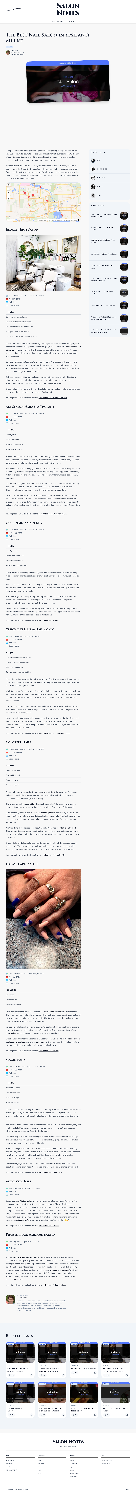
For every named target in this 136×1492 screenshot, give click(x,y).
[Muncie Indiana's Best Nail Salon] (124, 241)
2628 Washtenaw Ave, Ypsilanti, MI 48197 (26, 296)
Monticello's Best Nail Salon (104, 254)
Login (71, 1467)
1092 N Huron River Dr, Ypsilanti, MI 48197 (27, 1066)
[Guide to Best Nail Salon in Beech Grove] (84, 1392)
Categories (61, 21)
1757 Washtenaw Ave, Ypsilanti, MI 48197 (26, 413)
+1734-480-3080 (15, 1070)
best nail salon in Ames (48, 620)
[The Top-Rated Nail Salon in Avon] (115, 1392)
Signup (72, 1470)
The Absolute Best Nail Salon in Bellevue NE (104, 215)
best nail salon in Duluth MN (50, 1172)
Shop (53, 21)
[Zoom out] (8, 195)
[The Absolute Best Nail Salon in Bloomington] (115, 1352)
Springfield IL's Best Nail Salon (102, 228)
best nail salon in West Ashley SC (52, 514)
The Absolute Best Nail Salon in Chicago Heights (104, 318)
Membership (10, 1460)
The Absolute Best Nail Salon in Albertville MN (104, 331)
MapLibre (41, 220)
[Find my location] (8, 185)
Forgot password (75, 1473)
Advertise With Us (11, 1470)
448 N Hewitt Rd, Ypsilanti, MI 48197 (24, 636)
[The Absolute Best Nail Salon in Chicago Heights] (124, 318)
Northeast (41, 1463)
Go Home (8, 10)
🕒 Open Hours (12, 305)
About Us (72, 21)
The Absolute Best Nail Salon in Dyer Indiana (104, 279)
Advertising (73, 1463)
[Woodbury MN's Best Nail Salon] (124, 293)
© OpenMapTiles (57, 220)
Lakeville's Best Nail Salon (103, 305)
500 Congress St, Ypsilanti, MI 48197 (24, 1241)
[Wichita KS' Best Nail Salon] (84, 1352)
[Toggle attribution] (78, 220)
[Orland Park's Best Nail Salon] (20, 1392)
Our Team (9, 1467)
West (39, 1460)
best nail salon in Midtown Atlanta (53, 397)
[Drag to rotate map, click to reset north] (8, 198)
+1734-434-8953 (15, 752)
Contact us (73, 1460)
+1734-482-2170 (15, 1244)
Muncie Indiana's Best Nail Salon (102, 241)
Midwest (9, 47)
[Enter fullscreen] (8, 188)
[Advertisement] (68, 125)
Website (12, 302)
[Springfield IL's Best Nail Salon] (124, 228)
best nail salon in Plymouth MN (52, 855)
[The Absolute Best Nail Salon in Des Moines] (52, 1352)
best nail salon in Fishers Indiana (52, 1285)
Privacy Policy (105, 1463)
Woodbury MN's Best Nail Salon (102, 292)
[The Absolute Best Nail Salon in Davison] (20, 1352)
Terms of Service (106, 1460)
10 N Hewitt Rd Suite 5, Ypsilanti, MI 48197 (27, 973)
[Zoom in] (8, 192)
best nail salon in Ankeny (49, 1051)
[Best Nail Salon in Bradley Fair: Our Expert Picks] (52, 1392)
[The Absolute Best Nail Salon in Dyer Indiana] (124, 280)
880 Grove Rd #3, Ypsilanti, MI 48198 (24, 1188)
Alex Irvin (14, 50)
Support (80, 21)
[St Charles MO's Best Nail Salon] (124, 267)
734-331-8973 (14, 299)
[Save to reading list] (31, 1375)
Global (40, 1473)
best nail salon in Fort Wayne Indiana (54, 733)
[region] (43, 202)
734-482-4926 (14, 977)
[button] (25, 193)
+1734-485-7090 (15, 533)
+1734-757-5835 (15, 639)
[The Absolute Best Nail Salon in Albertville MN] (124, 331)
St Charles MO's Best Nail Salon (102, 267)
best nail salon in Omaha (49, 1225)
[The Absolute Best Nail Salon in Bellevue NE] (124, 216)
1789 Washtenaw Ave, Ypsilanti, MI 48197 (26, 529)
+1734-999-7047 (15, 417)
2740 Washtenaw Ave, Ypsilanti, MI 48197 (26, 749)
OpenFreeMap (49, 220)
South (39, 1470)
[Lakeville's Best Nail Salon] (124, 305)
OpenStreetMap (72, 220)
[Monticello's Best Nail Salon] (124, 254)
